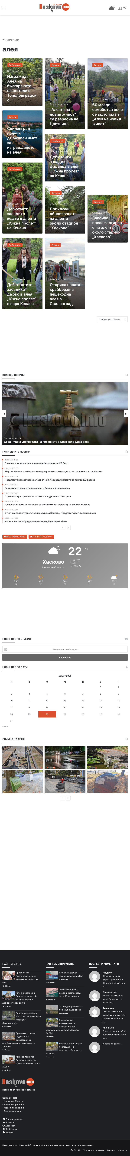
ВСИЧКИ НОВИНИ (16, 536)
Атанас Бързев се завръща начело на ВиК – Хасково (71, 976)
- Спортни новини (11, 1111)
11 (29, 700)
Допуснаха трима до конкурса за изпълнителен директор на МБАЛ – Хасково (59, 441)
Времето (10, 1122)
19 (47, 707)
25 (29, 714)
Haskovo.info (25, 1145)
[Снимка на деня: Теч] (65, 757)
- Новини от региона (13, 1104)
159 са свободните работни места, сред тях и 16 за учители (70, 992)
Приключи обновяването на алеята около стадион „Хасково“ (64, 218)
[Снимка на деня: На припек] (107, 757)
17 (11, 707)
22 (100, 707)
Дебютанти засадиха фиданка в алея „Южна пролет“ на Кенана (64, 166)
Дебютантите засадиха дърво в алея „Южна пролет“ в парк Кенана (21, 294)
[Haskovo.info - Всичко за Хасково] (54, 7)
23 (118, 707)
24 (11, 714)
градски (107, 972)
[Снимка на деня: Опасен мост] (22, 757)
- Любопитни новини (13, 1107)
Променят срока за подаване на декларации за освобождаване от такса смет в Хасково (18, 1040)
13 (65, 700)
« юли (5, 726)
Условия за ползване (93, 1150)
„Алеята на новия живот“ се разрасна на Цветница (64, 116)
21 (83, 707)
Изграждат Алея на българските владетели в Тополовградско (21, 88)
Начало (8, 40)
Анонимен (108, 1008)
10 (11, 700)
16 (118, 700)
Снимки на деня (13, 1119)
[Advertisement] (108, 163)
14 (83, 700)
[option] (65, 413)
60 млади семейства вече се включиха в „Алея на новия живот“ (107, 114)
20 (65, 707)
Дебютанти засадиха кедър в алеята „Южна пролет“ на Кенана (21, 218)
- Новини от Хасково (12, 1101)
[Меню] (4, 8)
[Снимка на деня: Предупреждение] (107, 781)
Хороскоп (10, 1125)
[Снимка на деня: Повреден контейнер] (22, 781)
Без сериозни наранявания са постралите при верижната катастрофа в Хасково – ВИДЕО (63, 1026)
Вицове (9, 1132)
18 (29, 707)
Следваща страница (110, 319)
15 (101, 700)
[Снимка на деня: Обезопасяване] (65, 781)
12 (47, 700)
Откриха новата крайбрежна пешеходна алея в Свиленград (65, 294)
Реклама (111, 1150)
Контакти (122, 1150)
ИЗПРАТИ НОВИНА (42, 536)
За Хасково (11, 1129)
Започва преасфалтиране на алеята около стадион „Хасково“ (107, 227)
